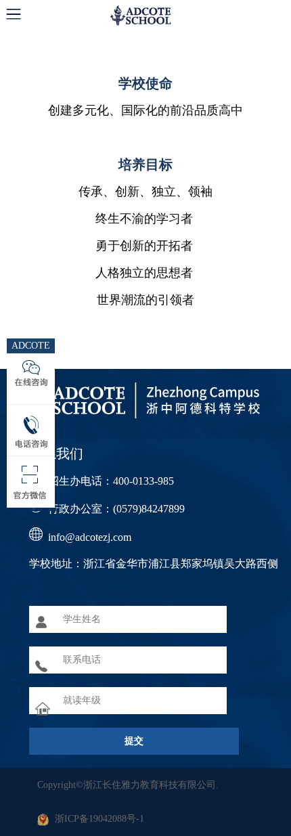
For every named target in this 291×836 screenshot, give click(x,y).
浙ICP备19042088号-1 (99, 819)
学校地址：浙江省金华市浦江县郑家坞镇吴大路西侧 (153, 563)
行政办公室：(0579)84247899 (116, 508)
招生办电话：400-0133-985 (111, 481)
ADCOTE (31, 345)
